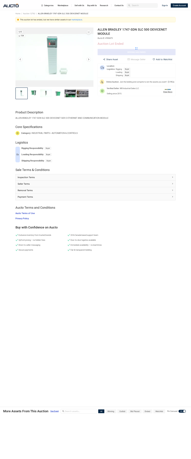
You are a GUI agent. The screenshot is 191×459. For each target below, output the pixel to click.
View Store (167, 92)
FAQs (172, 82)
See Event (54, 411)
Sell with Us (79, 5)
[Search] (129, 5)
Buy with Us (92, 5)
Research (104, 5)
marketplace (76, 19)
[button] (54, 57)
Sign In (165, 5)
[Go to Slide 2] (34, 93)
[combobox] (144, 5)
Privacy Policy (22, 218)
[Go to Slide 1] (21, 93)
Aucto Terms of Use (25, 213)
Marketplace (63, 5)
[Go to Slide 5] (70, 93)
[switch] (182, 411)
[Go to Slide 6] (83, 93)
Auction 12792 (29, 13)
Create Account (179, 5)
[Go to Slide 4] (58, 93)
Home (17, 13)
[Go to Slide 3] (46, 93)
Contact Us (119, 5)
